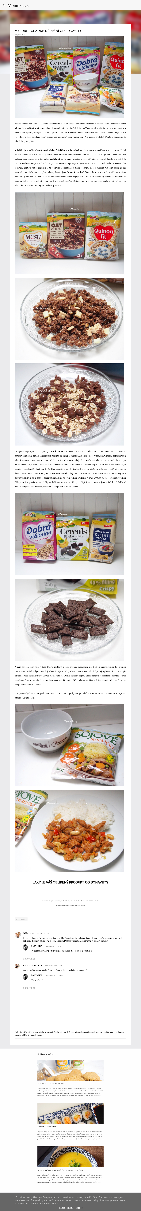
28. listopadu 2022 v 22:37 (39, 933)
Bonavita (99, 123)
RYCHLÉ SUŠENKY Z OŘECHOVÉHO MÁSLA (51, 1083)
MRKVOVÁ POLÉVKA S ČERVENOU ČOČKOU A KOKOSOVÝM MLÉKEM (60, 1170)
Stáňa (25, 933)
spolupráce (21, 919)
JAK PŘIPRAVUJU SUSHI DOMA (47, 1127)
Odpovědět (29, 958)
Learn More (66, 1208)
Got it (79, 1208)
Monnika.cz (18, 5)
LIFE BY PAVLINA (32, 965)
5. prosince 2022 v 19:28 (52, 965)
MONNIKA (36, 946)
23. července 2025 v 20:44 (53, 975)
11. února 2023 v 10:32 (52, 946)
